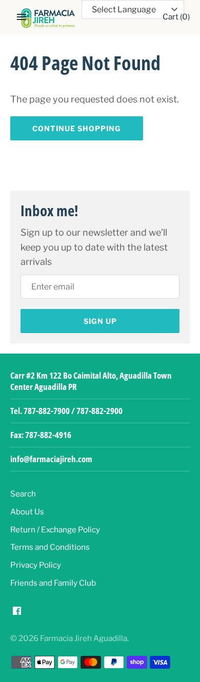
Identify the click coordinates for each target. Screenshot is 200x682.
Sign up (100, 321)
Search (23, 494)
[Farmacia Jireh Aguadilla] (48, 18)
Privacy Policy (35, 565)
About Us (27, 511)
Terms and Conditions (50, 547)
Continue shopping (76, 128)
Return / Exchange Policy (55, 529)
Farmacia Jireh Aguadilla (83, 638)
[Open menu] (21, 17)
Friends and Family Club (53, 583)
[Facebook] (17, 613)
